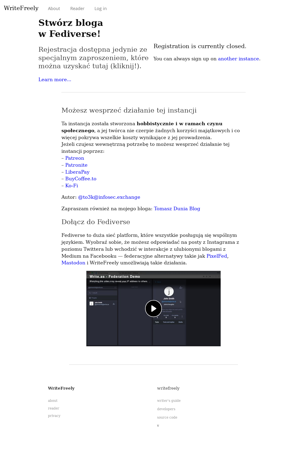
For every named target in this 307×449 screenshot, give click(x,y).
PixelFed (217, 256)
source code (167, 417)
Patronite (76, 165)
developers (166, 409)
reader (53, 408)
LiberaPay (77, 172)
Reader (77, 8)
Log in (100, 8)
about (53, 401)
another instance (238, 59)
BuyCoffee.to (80, 179)
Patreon (74, 158)
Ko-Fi (71, 185)
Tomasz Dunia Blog (177, 208)
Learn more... (54, 79)
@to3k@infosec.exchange (109, 197)
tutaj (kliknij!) (115, 66)
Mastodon (73, 263)
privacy (54, 416)
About (54, 8)
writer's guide (169, 401)
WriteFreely (21, 8)
